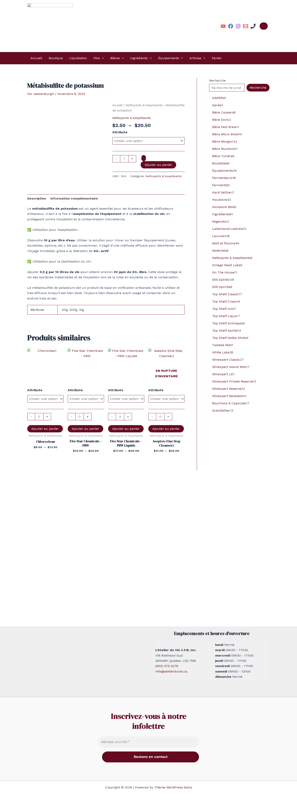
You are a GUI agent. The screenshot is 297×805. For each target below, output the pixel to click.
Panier (217, 58)
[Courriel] (245, 26)
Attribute (119, 132)
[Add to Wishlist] (143, 158)
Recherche (217, 80)
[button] (102, 58)
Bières (115, 58)
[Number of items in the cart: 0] (264, 26)
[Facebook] (230, 26)
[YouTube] (223, 26)
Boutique (56, 58)
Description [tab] (36, 198)
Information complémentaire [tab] (74, 198)
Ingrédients (139, 58)
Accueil (36, 58)
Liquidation (78, 58)
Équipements (168, 58)
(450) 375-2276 (166, 666)
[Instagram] (238, 26)
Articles (195, 58)
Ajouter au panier (158, 165)
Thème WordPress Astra (173, 787)
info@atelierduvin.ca (171, 671)
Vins (96, 58)
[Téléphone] (253, 26)
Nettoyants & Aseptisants (144, 105)
